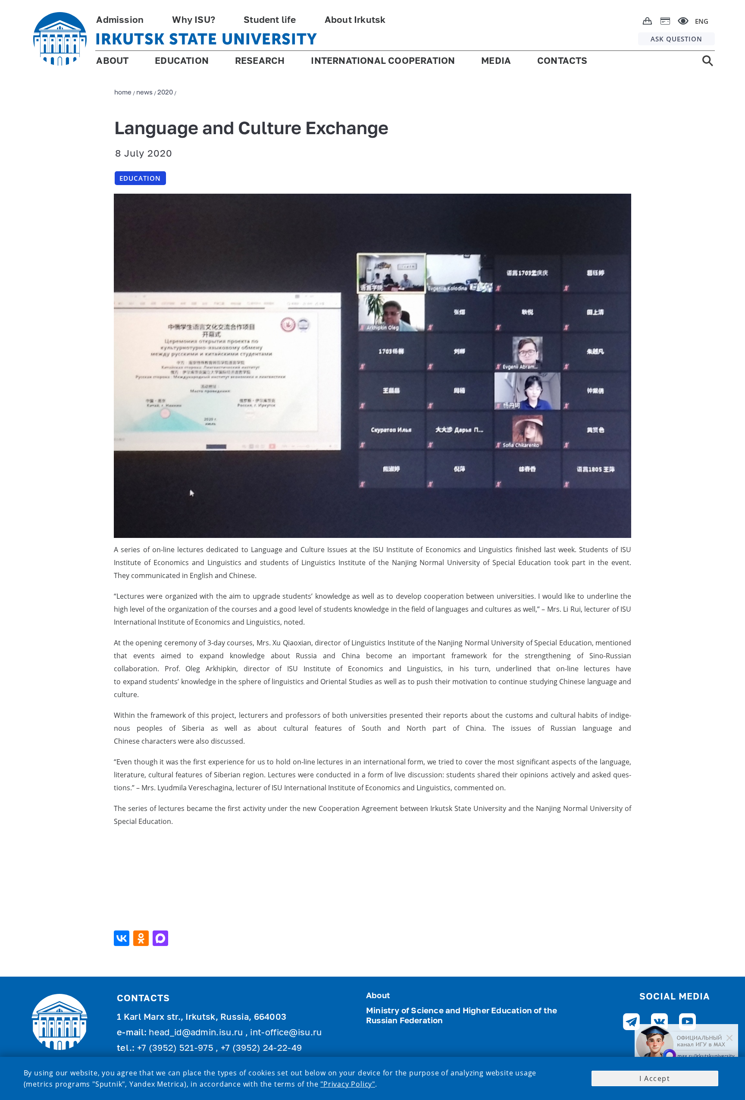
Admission (120, 20)
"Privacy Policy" (347, 1084)
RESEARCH (260, 61)
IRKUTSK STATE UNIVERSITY (206, 39)
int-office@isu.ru (286, 1033)
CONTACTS (562, 61)
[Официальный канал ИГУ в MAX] (686, 1044)
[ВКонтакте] (122, 938)
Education (140, 178)
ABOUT (112, 61)
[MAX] (161, 938)
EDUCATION (182, 61)
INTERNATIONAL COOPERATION (383, 61)
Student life (270, 20)
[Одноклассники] (142, 938)
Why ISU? (193, 20)
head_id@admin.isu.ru (197, 1033)
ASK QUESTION (676, 39)
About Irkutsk (355, 20)
